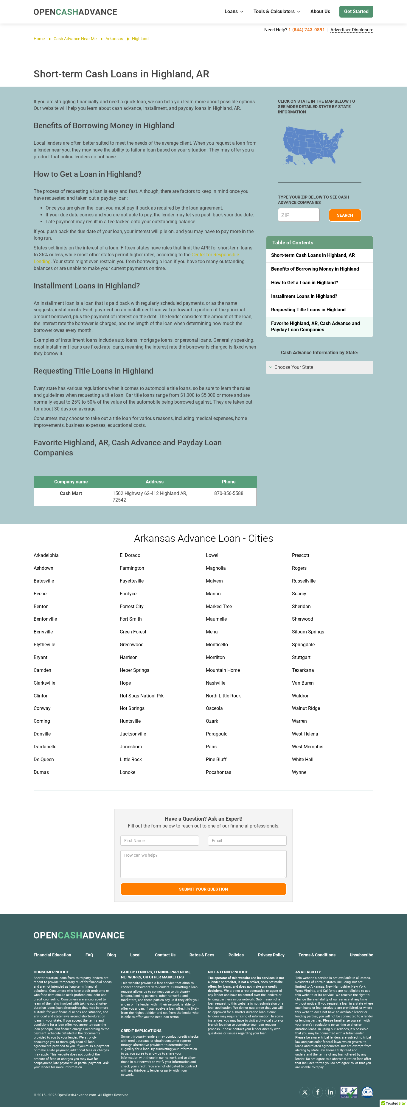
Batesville (44, 581)
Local (135, 955)
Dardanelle (45, 747)
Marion (213, 594)
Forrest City (132, 606)
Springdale (303, 644)
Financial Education (52, 955)
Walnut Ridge (306, 708)
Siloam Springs (308, 632)
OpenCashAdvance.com (77, 1095)
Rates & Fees (201, 955)
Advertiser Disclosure (351, 29)
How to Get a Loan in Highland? (304, 282)
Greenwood (132, 644)
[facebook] (318, 1092)
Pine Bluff (216, 759)
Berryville (43, 632)
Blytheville (44, 644)
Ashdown (43, 568)
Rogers (299, 568)
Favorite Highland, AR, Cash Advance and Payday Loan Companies (315, 326)
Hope (125, 683)
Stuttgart (301, 657)
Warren (299, 721)
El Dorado (130, 555)
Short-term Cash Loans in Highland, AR (313, 255)
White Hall (302, 759)
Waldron (301, 696)
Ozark (212, 721)
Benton (41, 606)
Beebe (40, 594)
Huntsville (130, 721)
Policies (236, 955)
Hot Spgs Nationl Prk (142, 696)
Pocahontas (218, 772)
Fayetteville (132, 581)
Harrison (129, 657)
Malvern (214, 581)
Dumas (41, 772)
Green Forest (133, 632)
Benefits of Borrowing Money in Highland (315, 269)
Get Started (356, 11)
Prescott (300, 555)
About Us (320, 11)
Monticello (217, 644)
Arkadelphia (46, 555)
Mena (212, 632)
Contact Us (165, 955)
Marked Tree (219, 606)
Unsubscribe (361, 955)
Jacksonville (133, 734)
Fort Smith (131, 619)
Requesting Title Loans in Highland (308, 310)
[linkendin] (330, 1092)
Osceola (214, 708)
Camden (42, 670)
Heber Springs (134, 670)
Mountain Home (223, 670)
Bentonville (45, 619)
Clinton (41, 696)
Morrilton (215, 657)
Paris (211, 747)
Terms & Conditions (317, 955)
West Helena (305, 734)
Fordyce (128, 594)
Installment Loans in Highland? (304, 296)
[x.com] (305, 1092)
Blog (111, 955)
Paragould (217, 734)
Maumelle (216, 619)
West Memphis (307, 747)
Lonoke (127, 772)
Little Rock (131, 759)
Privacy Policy (271, 955)
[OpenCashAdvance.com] (75, 12)
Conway (42, 708)
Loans (231, 11)
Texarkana (303, 670)
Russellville (304, 581)
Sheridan (301, 606)
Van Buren (303, 683)
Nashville (215, 683)
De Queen (44, 759)
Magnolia (216, 568)
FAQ (89, 955)
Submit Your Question (203, 889)
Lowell (213, 555)
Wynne (299, 772)
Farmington (132, 568)
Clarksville (44, 683)
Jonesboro (131, 747)
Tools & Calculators (274, 11)
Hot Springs (132, 708)
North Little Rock (223, 696)
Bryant (40, 657)
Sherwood (302, 619)
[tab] (319, 367)
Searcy (299, 594)
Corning (42, 721)
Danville (42, 734)
